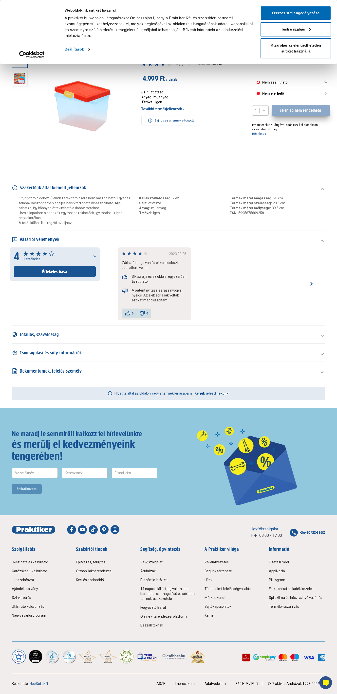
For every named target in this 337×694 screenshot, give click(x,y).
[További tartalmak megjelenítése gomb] (21, 158)
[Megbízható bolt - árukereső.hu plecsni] (126, 656)
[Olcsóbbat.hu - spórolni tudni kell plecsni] (174, 656)
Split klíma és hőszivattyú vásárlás (295, 598)
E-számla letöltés (154, 580)
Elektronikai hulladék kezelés (291, 589)
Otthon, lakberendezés (94, 571)
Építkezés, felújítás (90, 562)
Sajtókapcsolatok (218, 606)
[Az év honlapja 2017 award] (108, 656)
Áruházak (148, 571)
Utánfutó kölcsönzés (28, 606)
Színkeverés (21, 598)
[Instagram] (115, 529)
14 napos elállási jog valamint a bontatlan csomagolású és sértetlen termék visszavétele (168, 594)
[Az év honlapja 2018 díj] (52, 656)
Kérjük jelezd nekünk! (211, 393)
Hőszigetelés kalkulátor (30, 562)
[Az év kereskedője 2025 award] (198, 656)
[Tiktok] (93, 529)
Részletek (259, 134)
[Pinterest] (104, 529)
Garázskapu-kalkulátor (29, 571)
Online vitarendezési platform (163, 616)
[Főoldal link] (33, 530)
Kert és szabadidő (90, 580)
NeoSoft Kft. (39, 684)
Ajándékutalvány (25, 589)
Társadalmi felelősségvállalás (228, 589)
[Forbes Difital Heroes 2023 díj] (35, 656)
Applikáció (277, 571)
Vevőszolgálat (151, 562)
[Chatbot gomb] (325, 682)
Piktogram (277, 580)
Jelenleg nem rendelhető (300, 110)
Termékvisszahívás (284, 606)
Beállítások (74, 49)
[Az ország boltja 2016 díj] (87, 656)
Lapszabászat (23, 580)
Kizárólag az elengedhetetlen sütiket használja (296, 48)
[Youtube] (82, 529)
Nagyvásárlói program (29, 615)
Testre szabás (293, 29)
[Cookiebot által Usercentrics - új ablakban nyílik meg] (32, 54)
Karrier (210, 615)
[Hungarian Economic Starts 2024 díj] (19, 656)
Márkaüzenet (215, 598)
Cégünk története (218, 571)
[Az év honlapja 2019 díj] (69, 656)
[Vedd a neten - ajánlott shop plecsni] (147, 656)
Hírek (208, 580)
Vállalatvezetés (217, 562)
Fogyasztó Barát (153, 607)
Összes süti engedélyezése (295, 13)
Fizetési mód (279, 562)
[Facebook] (71, 529)
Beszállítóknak (151, 625)
